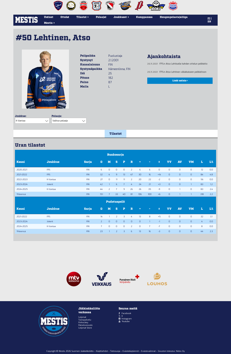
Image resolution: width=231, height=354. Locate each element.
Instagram (127, 318)
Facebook (126, 313)
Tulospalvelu (84, 319)
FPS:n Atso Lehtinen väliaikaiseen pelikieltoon (183, 71)
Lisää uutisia (179, 80)
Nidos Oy (180, 351)
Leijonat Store (85, 327)
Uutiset (48, 17)
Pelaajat (101, 17)
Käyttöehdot (102, 351)
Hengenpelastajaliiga (174, 17)
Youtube (126, 321)
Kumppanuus (144, 17)
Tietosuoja (115, 351)
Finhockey (83, 322)
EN (209, 21)
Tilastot (115, 134)
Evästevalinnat (148, 351)
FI (209, 18)
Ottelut (64, 17)
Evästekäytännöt (131, 351)
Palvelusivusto (85, 325)
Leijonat (82, 317)
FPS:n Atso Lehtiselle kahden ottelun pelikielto (183, 63)
